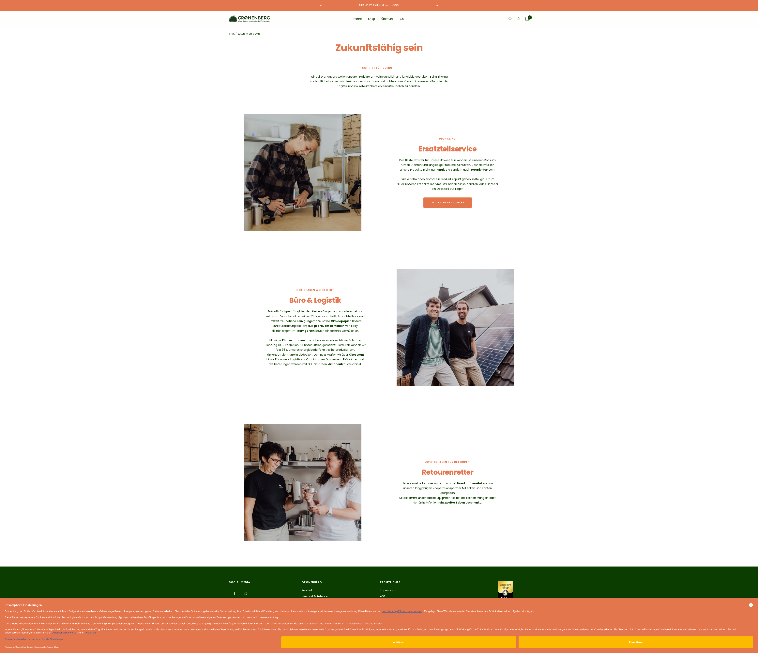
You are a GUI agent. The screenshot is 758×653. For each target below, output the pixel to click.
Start (232, 33)
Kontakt (307, 590)
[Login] (518, 19)
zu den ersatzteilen (447, 202)
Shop (371, 19)
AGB (383, 596)
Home (358, 19)
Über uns (387, 19)
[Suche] (510, 19)
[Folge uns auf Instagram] (245, 593)
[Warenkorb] (527, 19)
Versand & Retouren (315, 596)
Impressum (388, 590)
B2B (402, 19)
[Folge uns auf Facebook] (234, 593)
